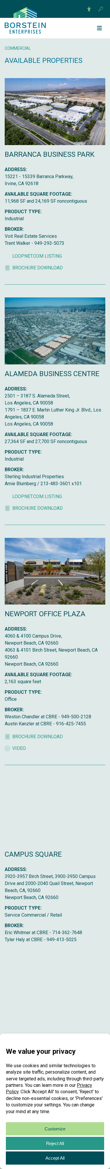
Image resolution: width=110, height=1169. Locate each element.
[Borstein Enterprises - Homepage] (25, 12)
